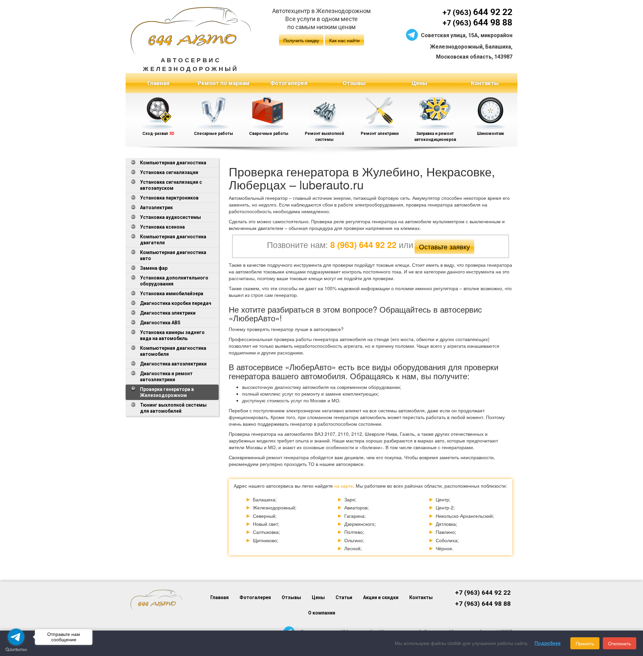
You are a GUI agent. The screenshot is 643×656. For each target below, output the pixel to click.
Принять (585, 643)
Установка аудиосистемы (170, 217)
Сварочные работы (268, 133)
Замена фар (153, 268)
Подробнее (547, 643)
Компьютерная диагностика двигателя (173, 239)
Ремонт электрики (380, 133)
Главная (158, 83)
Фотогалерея (288, 83)
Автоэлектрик (156, 207)
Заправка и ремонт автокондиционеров (435, 136)
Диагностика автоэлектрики (173, 363)
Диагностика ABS (160, 322)
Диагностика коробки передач (175, 303)
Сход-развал (158, 133)
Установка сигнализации (169, 172)
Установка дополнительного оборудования (174, 280)
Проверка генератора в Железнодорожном (167, 392)
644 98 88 (477, 22)
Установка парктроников (169, 197)
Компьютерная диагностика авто (173, 255)
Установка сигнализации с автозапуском (171, 185)
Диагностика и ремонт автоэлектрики (166, 376)
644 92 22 (477, 12)
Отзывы (354, 83)
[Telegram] (412, 34)
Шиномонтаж (490, 133)
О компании (321, 613)
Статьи (344, 597)
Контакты (485, 83)
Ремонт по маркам (223, 83)
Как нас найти (344, 40)
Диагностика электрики (168, 313)
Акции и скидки (381, 597)
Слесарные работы (213, 133)
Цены (419, 83)
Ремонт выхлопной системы (324, 136)
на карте (343, 485)
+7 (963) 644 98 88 (483, 604)
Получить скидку (301, 40)
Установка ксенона (162, 227)
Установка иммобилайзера (171, 293)
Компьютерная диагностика (173, 162)
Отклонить (619, 643)
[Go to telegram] (16, 637)
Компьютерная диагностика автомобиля (173, 351)
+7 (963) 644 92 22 (483, 593)
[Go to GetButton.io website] (16, 649)
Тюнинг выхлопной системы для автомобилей (173, 408)
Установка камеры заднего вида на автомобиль (172, 335)
